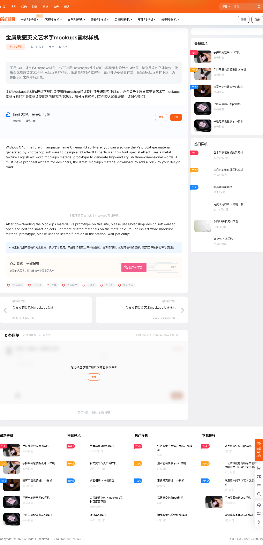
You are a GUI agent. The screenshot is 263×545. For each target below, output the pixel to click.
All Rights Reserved (36, 538)
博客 (13, 6)
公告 (56, 6)
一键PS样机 (31, 17)
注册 (176, 117)
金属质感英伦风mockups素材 (32, 307)
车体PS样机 (145, 19)
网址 (45, 6)
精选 (24, 6)
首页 (2, 6)
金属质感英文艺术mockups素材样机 (150, 307)
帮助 (66, 6)
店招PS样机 (122, 19)
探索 (34, 6)
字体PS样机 (15, 46)
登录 (243, 19)
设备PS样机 (98, 19)
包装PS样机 (51, 19)
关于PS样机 (168, 19)
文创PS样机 (75, 19)
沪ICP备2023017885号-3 (69, 538)
